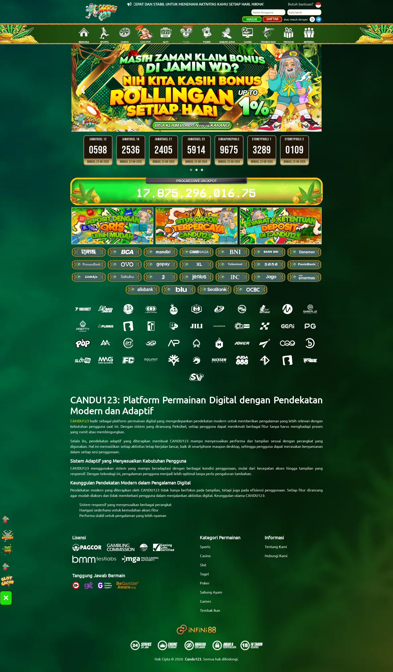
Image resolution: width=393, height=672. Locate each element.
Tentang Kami (276, 546)
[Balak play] (287, 360)
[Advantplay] (174, 343)
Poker (204, 583)
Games (205, 601)
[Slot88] (83, 360)
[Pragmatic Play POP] (83, 343)
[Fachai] (128, 360)
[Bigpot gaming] (174, 326)
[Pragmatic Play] (174, 309)
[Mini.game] (105, 326)
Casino (205, 555)
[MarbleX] (265, 326)
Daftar (272, 19)
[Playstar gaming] (265, 343)
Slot (203, 564)
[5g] (151, 343)
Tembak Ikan (210, 610)
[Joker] (242, 343)
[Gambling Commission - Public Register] (123, 550)
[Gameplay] (310, 309)
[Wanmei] (242, 309)
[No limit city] (151, 360)
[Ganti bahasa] (318, 4)
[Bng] (310, 343)
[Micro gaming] (287, 309)
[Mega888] (242, 360)
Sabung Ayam (211, 592)
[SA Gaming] (219, 326)
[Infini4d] (265, 360)
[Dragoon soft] (196, 360)
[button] (188, 124)
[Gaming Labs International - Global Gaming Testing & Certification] (166, 550)
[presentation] (82, 88)
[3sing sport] (151, 309)
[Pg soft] (310, 326)
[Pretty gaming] (83, 326)
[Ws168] (310, 360)
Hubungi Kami (276, 555)
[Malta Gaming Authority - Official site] (142, 561)
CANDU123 (79, 420)
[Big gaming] (128, 326)
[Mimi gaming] (105, 360)
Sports (205, 546)
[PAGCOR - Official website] (89, 550)
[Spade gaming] (196, 343)
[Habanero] (219, 343)
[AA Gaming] (105, 343)
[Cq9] (287, 343)
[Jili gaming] (196, 326)
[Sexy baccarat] (265, 309)
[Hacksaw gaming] (219, 360)
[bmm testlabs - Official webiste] (96, 561)
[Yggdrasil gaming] (174, 360)
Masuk (252, 19)
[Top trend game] (151, 326)
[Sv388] (196, 377)
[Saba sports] (128, 309)
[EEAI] (287, 326)
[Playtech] (219, 309)
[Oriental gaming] (242, 326)
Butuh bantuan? (300, 4)
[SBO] (83, 309)
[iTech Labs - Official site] (146, 550)
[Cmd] (105, 309)
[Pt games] (128, 343)
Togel (204, 573)
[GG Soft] (196, 309)
